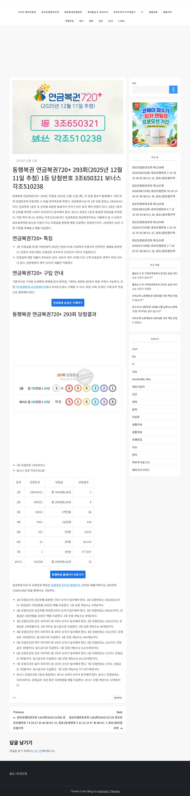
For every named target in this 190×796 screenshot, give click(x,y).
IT (142, 12)
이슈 (14, 698)
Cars (121, 20)
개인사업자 (138, 387)
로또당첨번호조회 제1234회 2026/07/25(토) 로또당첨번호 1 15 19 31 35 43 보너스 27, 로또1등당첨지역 (154, 227)
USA (110, 20)
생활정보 (153, 12)
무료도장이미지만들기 (125, 12)
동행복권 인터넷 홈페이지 (65, 585)
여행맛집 (69, 20)
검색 (134, 83)
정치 (81, 20)
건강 (101, 20)
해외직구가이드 (141, 470)
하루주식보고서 (141, 462)
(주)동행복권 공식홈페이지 (31, 287)
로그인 (38, 751)
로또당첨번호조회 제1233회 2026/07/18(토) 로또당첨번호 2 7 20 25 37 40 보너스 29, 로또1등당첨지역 (153, 245)
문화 (134, 409)
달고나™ (148, 277)
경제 (91, 20)
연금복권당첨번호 (73, 12)
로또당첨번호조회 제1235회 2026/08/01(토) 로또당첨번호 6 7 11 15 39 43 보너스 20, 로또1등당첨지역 (153, 209)
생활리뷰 (167, 12)
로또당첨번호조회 (50, 12)
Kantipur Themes (109, 791)
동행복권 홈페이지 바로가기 (68, 574)
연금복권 (118, 697)
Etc (134, 356)
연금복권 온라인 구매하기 (68, 303)
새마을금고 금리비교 (97, 12)
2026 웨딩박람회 (27, 12)
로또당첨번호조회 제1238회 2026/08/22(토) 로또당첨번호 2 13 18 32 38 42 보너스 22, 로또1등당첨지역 (154, 172)
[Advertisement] (95, 47)
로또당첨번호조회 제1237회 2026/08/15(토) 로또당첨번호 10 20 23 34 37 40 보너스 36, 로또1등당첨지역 (154, 191)
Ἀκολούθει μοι (141, 379)
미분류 (136, 417)
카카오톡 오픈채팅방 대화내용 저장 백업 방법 (154, 295)
